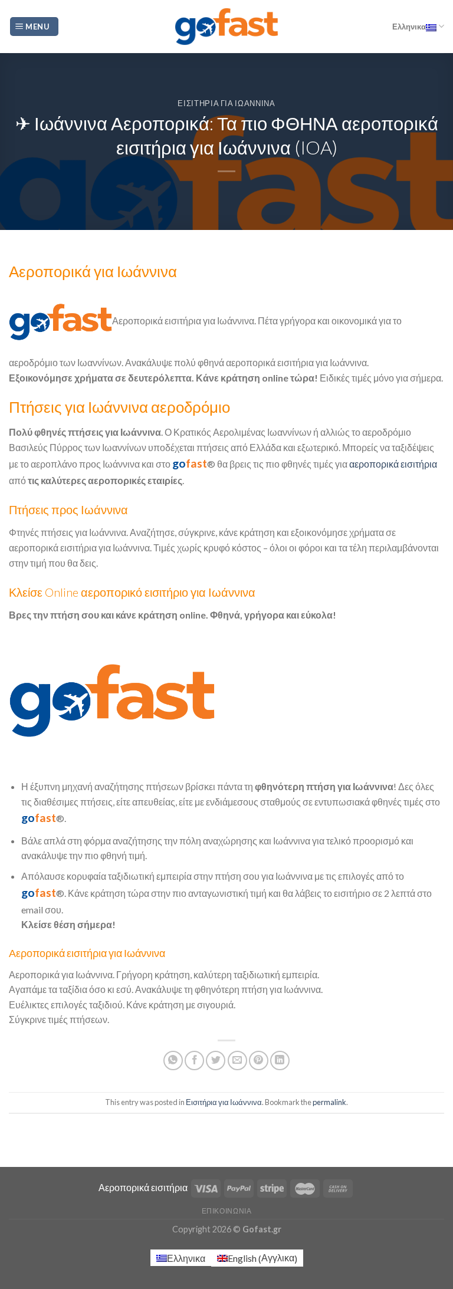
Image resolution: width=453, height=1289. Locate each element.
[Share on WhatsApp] (173, 1060)
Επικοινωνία (227, 1210)
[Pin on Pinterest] (258, 1060)
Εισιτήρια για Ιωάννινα (226, 103)
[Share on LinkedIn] (280, 1060)
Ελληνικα (409, 26)
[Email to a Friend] (237, 1060)
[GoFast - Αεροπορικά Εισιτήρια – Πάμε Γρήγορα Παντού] (226, 26)
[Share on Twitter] (215, 1060)
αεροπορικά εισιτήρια (393, 463)
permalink (329, 1102)
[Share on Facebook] (194, 1060)
